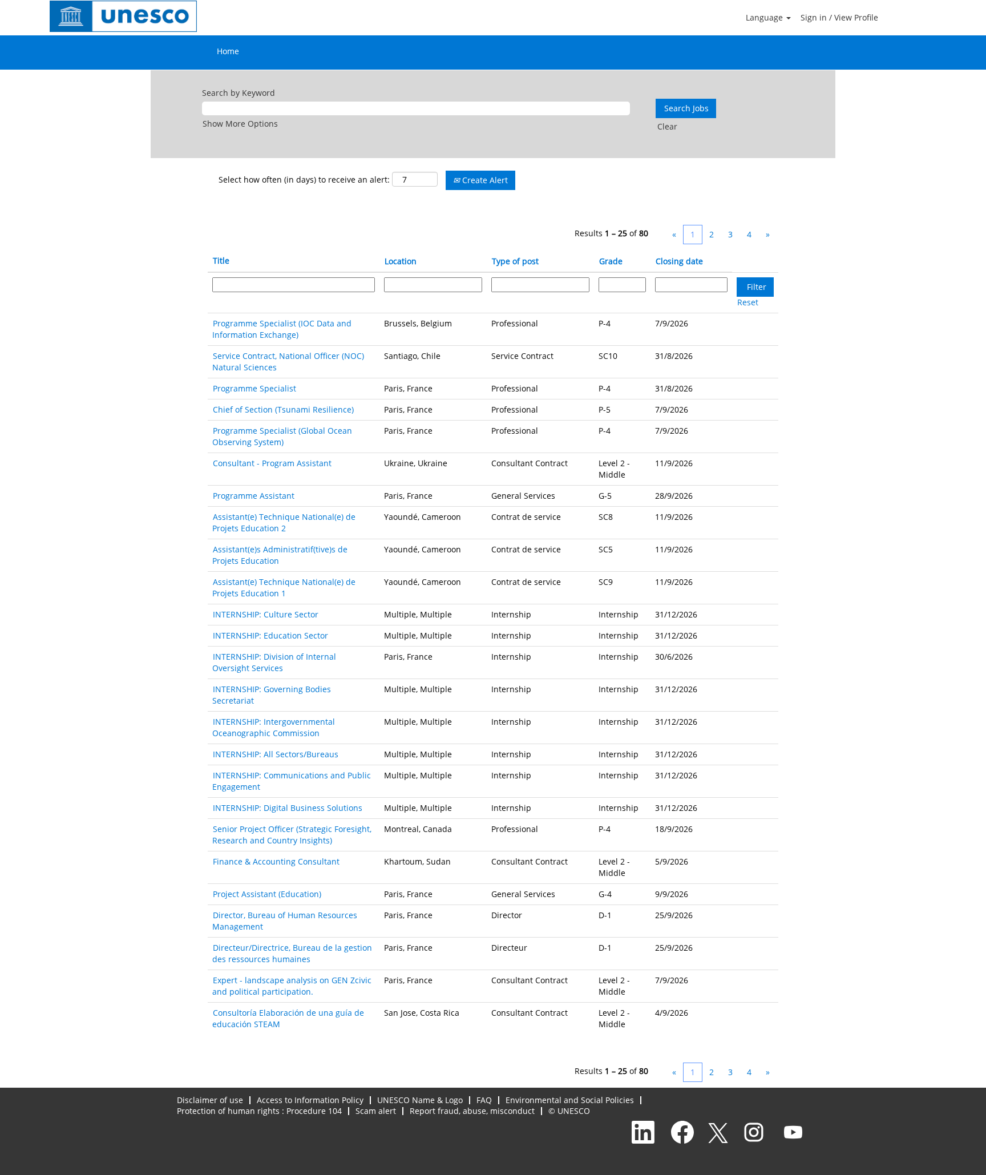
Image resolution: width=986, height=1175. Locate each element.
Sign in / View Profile (839, 17)
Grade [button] (611, 261)
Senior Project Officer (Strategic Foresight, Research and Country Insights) (291, 834)
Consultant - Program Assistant (272, 463)
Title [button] (221, 260)
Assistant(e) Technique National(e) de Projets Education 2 (283, 522)
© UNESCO (569, 1110)
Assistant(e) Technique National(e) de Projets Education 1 (283, 587)
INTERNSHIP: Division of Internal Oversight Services (274, 662)
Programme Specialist (254, 388)
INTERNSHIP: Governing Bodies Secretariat (271, 695)
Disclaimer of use (210, 1100)
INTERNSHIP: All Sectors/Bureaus (275, 754)
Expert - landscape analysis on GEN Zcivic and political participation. (291, 986)
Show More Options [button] (240, 123)
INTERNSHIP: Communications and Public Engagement (291, 781)
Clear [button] (667, 126)
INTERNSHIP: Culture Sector (265, 614)
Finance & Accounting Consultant (276, 861)
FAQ (484, 1100)
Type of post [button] (515, 261)
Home (228, 51)
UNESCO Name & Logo (420, 1100)
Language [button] (765, 17)
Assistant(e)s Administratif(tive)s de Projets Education (279, 555)
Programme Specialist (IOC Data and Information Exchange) (281, 329)
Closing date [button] (679, 261)
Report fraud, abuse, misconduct (472, 1110)
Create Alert (484, 180)
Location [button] (401, 261)
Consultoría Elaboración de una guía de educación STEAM (288, 1018)
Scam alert (375, 1110)
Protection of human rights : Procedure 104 (259, 1110)
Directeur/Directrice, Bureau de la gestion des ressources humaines (292, 953)
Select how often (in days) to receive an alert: (304, 179)
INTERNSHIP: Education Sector (270, 635)
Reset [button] (747, 302)
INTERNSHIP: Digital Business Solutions (287, 807)
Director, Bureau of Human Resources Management (284, 921)
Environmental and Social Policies (570, 1100)
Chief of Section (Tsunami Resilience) (283, 409)
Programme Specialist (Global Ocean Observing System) (282, 436)
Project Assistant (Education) (267, 894)
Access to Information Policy (310, 1100)
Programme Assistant (253, 495)
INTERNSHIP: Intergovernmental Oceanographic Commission (273, 727)
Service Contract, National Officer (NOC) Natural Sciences (288, 361)
